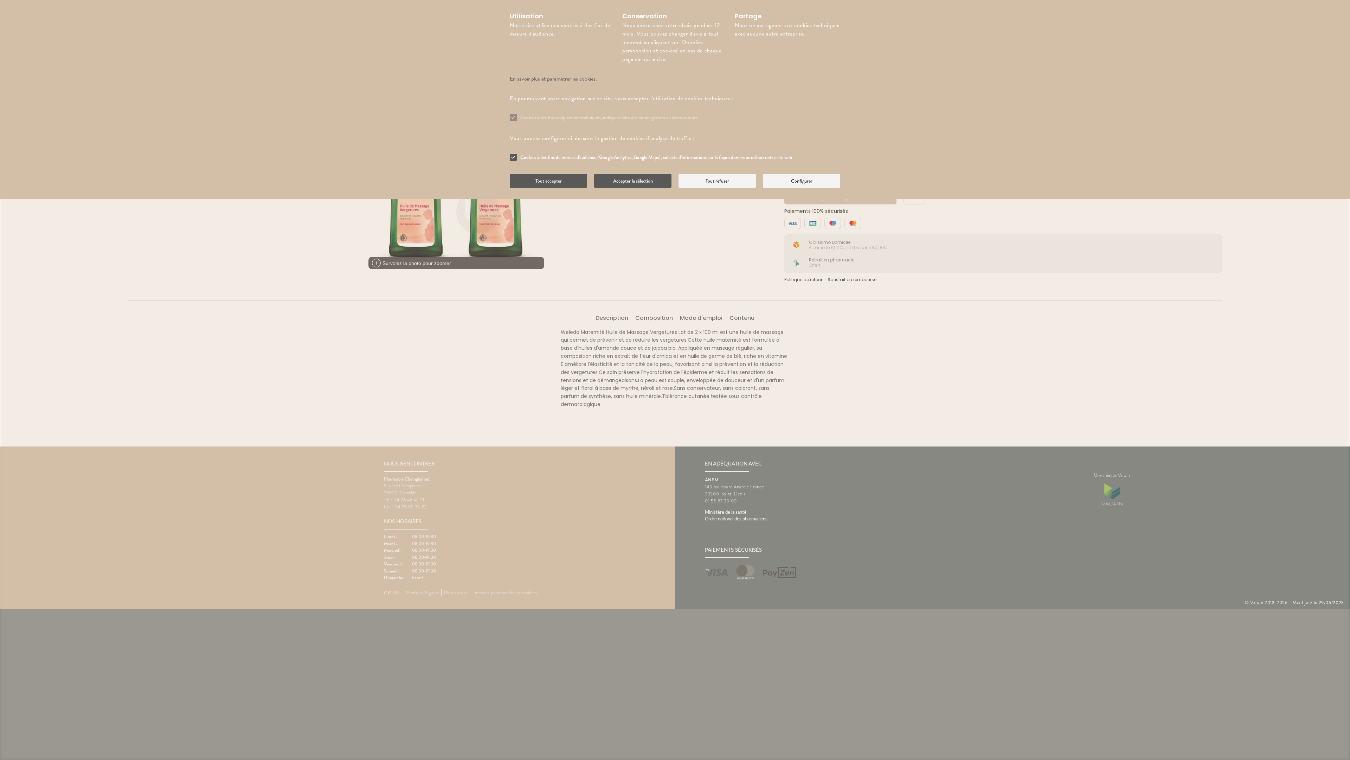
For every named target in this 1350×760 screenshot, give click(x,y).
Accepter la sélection (633, 180)
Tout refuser (717, 180)
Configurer (801, 180)
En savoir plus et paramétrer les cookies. (553, 79)
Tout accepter (548, 180)
